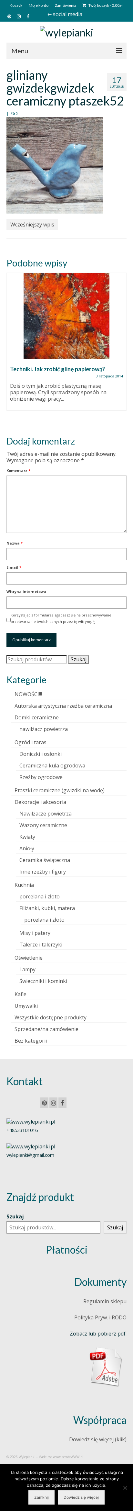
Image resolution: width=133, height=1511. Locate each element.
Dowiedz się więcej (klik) (98, 1439)
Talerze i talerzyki (40, 944)
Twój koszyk (105, 5)
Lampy (27, 969)
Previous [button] (12, 349)
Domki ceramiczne (37, 717)
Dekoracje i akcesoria (40, 802)
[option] (66, 345)
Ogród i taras (30, 742)
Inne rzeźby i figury (42, 871)
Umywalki (26, 1005)
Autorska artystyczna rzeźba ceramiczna (63, 705)
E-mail (13, 567)
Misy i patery (34, 932)
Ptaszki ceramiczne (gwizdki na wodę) (60, 790)
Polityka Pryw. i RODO (100, 1317)
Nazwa (14, 543)
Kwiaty (27, 836)
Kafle (20, 994)
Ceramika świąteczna (44, 860)
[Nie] (125, 1488)
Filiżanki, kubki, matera (47, 908)
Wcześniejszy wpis (32, 224)
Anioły (26, 848)
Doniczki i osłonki (40, 753)
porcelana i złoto (39, 896)
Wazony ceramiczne (43, 825)
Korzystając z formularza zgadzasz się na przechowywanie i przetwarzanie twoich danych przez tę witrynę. (62, 618)
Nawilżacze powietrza (45, 813)
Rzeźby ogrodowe (41, 777)
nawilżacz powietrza (43, 729)
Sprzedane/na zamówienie (46, 1029)
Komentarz (18, 470)
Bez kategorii (31, 1040)
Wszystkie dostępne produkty (51, 1017)
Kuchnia (24, 884)
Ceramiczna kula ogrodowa (52, 765)
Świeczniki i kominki (43, 981)
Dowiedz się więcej (81, 1497)
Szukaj (79, 659)
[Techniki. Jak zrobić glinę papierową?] (66, 316)
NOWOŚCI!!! (28, 694)
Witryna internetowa (26, 591)
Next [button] (121, 349)
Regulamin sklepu (105, 1301)
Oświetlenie (29, 957)
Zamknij (41, 1497)
